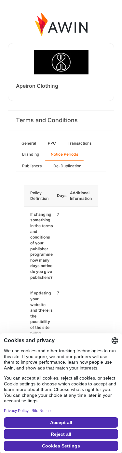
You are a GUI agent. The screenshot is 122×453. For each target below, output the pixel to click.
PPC (52, 143)
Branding (30, 154)
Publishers (32, 165)
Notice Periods (64, 154)
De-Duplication (67, 165)
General (28, 143)
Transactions (79, 143)
